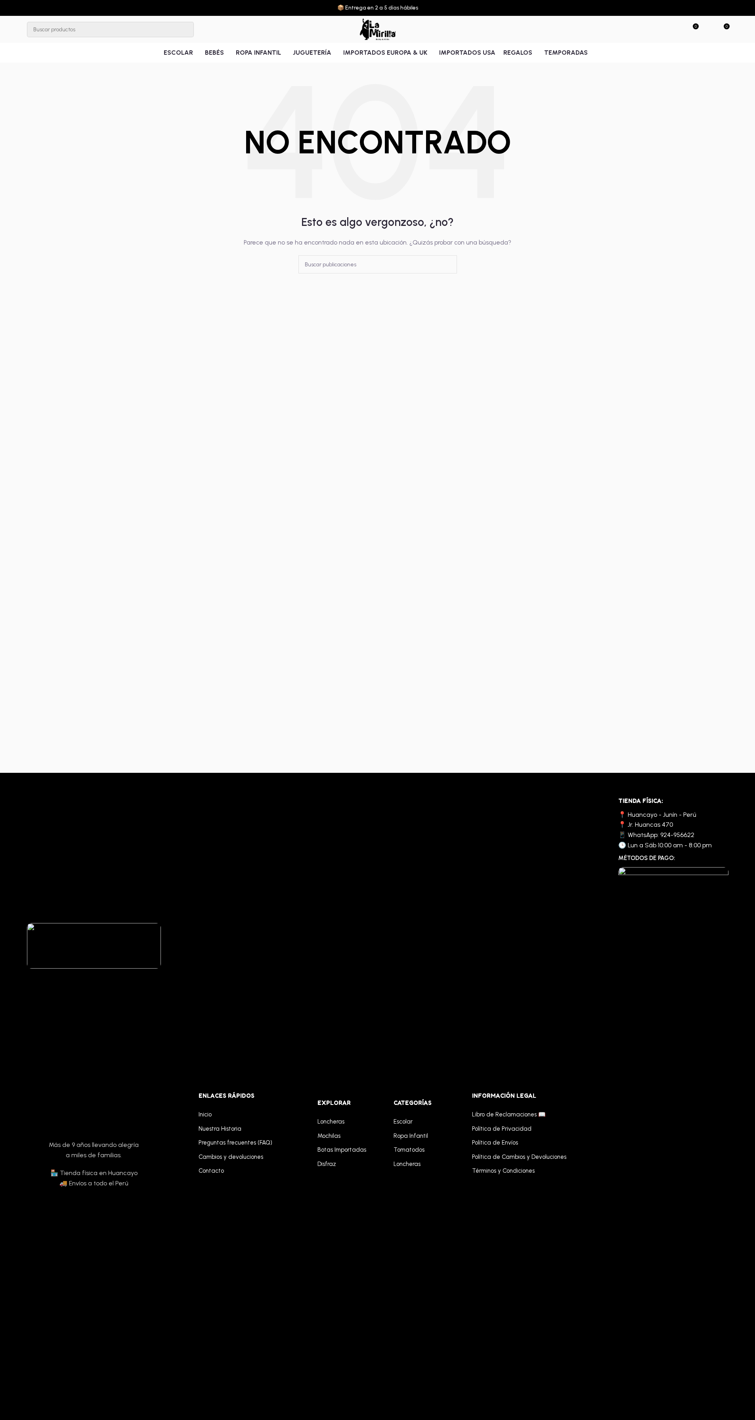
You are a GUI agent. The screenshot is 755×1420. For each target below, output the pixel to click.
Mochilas (328, 1135)
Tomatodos (409, 1149)
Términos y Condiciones (503, 1170)
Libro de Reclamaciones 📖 (509, 1114)
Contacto (211, 1170)
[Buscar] (186, 29)
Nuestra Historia (220, 1128)
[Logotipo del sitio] (377, 29)
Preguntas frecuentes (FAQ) (235, 1142)
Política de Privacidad (501, 1128)
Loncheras (330, 1121)
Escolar (403, 1121)
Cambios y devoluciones (231, 1156)
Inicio (205, 1114)
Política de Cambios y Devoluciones (519, 1156)
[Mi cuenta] (708, 29)
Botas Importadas (341, 1149)
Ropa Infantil (411, 1135)
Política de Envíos (495, 1142)
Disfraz (326, 1164)
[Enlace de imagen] (94, 945)
